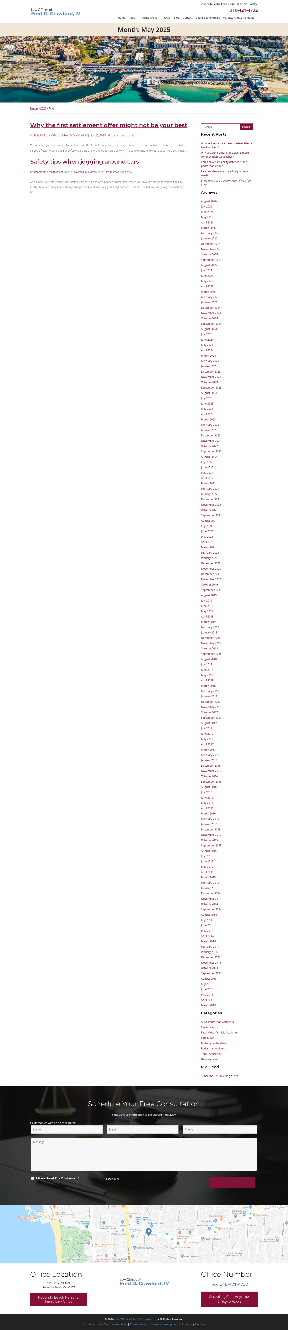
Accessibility (119, 1324)
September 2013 (211, 973)
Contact (187, 17)
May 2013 (207, 994)
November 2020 (211, 568)
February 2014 (210, 946)
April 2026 (207, 222)
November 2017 (211, 707)
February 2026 (210, 233)
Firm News (207, 1038)
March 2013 (208, 1005)
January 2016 (209, 824)
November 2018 (211, 643)
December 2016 (210, 765)
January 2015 (209, 888)
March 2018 (208, 686)
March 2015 (208, 877)
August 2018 (209, 659)
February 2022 (210, 489)
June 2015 (207, 861)
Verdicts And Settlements (238, 17)
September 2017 (211, 717)
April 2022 (207, 478)
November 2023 (211, 377)
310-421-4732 (244, 10)
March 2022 (208, 483)
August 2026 (209, 201)
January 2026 (209, 238)
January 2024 (209, 366)
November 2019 (211, 579)
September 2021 (211, 515)
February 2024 (210, 361)
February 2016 (210, 819)
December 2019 (210, 574)
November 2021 (211, 505)
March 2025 (208, 292)
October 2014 (209, 904)
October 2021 (209, 510)
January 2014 (209, 952)
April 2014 (207, 936)
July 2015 (206, 856)
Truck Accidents (211, 1054)
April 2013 (207, 1000)
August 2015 (209, 851)
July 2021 (206, 526)
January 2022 (209, 494)
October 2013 (209, 968)
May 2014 (207, 930)
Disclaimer (112, 1179)
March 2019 (208, 622)
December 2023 (210, 371)
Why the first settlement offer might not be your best (108, 125)
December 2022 (210, 435)
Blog (177, 17)
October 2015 (209, 840)
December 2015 (210, 829)
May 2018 (207, 675)
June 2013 (207, 989)
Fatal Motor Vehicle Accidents (219, 1032)
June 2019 (207, 606)
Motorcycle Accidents (121, 135)
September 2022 (211, 451)
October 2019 (209, 584)
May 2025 (207, 281)
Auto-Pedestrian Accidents (217, 1022)
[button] (284, 1305)
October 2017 (209, 712)
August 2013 (209, 978)
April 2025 (207, 286)
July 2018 (206, 664)
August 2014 (209, 915)
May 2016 (207, 803)
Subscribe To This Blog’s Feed (219, 1076)
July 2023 (206, 398)
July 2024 (206, 334)
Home (121, 17)
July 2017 (206, 728)
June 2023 (207, 403)
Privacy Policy (138, 1324)
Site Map (104, 1324)
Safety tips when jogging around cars (84, 161)
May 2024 (207, 345)
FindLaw (200, 1324)
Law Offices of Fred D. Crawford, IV (67, 135)
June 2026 (207, 212)
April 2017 (207, 744)
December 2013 (210, 957)
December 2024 (210, 307)
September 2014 (211, 909)
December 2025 (210, 244)
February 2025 (210, 297)
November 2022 (211, 441)
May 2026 (207, 217)
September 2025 (211, 260)
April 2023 (207, 414)
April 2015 (207, 872)
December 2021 (210, 499)
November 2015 (211, 835)
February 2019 (210, 627)
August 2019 (209, 595)
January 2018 (209, 696)
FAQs (167, 17)
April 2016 (207, 808)
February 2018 (210, 691)
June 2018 (207, 670)
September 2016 (211, 781)
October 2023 (209, 382)
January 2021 (209, 558)
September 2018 (211, 654)
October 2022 (209, 446)
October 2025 (209, 254)
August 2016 (209, 787)
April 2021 (207, 542)
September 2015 (211, 845)
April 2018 (207, 680)
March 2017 (208, 749)
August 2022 (209, 457)
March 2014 (208, 941)
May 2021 (207, 536)
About (132, 17)
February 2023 (210, 425)
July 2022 (206, 462)
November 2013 (211, 962)
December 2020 (210, 563)
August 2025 (209, 265)
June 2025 (207, 276)
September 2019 (211, 590)
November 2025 (211, 249)
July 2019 (206, 600)
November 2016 (211, 771)
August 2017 (209, 723)
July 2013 (206, 984)
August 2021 (209, 520)
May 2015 (207, 867)
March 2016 (208, 813)
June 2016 (207, 797)
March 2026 (208, 228)
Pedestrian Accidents (119, 172)
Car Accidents (209, 1027)
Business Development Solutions (170, 1324)
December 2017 (210, 702)
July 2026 (206, 206)
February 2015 (210, 883)
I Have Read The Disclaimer (57, 1178)
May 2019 (207, 611)
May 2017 (207, 739)
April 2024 (207, 350)
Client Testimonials (208, 17)
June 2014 (207, 925)
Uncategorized (210, 1059)
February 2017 (210, 755)
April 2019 (207, 616)
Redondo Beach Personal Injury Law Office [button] (58, 1299)
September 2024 (211, 323)
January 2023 (209, 430)
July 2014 (206, 920)
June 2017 (207, 733)
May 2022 (207, 473)
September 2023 (211, 387)
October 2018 (209, 648)
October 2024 (209, 318)
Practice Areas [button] (148, 17)
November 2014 (211, 899)
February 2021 (210, 552)
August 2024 (209, 329)
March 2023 (208, 419)
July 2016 (206, 792)
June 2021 (207, 531)
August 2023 (209, 393)
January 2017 (209, 760)
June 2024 (207, 339)
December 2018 (210, 638)
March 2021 (208, 547)
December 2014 (210, 893)
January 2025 (209, 302)
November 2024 (211, 313)
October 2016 (209, 776)
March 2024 (208, 355)
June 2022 (207, 467)
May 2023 (207, 409)
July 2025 (206, 270)
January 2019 (209, 632)
